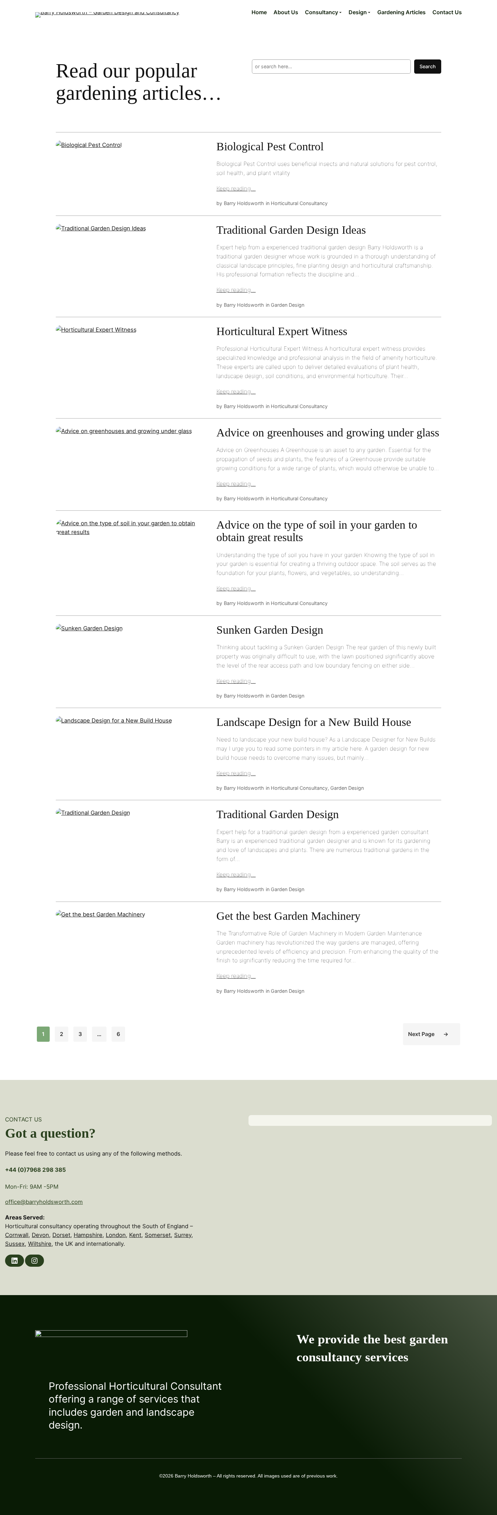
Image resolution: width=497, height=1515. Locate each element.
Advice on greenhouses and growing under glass (327, 433)
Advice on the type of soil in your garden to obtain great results (316, 531)
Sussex (15, 1243)
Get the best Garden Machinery (288, 916)
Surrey (182, 1235)
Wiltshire (39, 1243)
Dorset (61, 1235)
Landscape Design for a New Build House (313, 722)
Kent (135, 1235)
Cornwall (16, 1235)
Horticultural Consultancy (299, 203)
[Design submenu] (369, 12)
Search (428, 66)
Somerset (158, 1235)
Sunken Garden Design (269, 630)
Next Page (428, 1034)
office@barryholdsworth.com (44, 1201)
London (116, 1235)
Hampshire (88, 1235)
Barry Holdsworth (244, 203)
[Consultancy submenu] (340, 12)
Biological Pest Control (270, 147)
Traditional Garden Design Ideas (291, 230)
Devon (40, 1235)
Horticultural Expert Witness (281, 331)
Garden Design (287, 305)
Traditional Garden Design (277, 814)
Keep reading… (236, 188)
